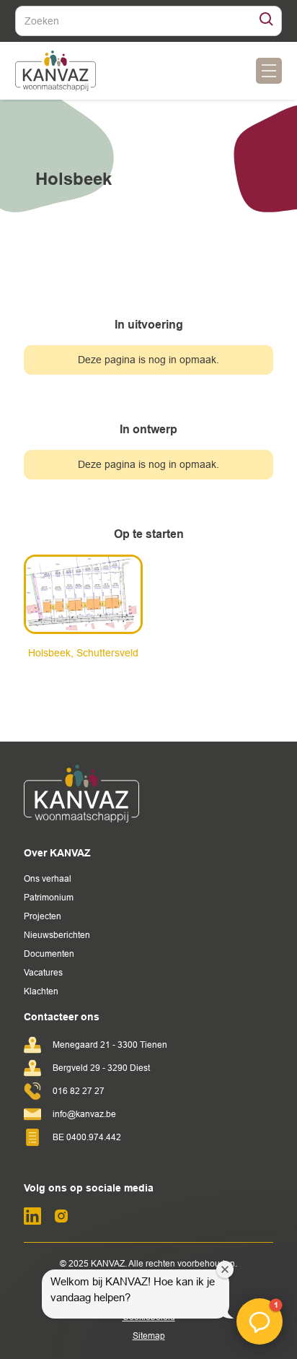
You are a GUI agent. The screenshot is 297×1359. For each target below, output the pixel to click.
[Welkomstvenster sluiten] (225, 1269)
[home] (55, 71)
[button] (269, 71)
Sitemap (149, 1335)
